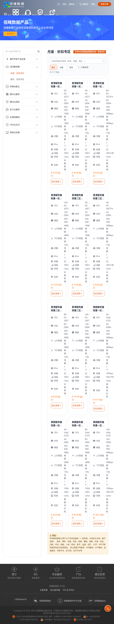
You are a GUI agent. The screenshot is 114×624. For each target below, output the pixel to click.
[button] (22, 59)
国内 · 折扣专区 (17, 79)
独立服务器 (55, 590)
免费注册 (104, 4)
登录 (93, 4)
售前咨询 (10, 34)
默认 (53, 67)
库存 (71, 67)
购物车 (85, 4)
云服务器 (44, 590)
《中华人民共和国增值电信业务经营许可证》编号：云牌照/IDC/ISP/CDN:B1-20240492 (48, 617)
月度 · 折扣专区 (17, 73)
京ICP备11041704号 (84, 620)
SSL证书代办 (68, 590)
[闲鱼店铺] (52, 11)
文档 (64, 4)
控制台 (72, 4)
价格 (61, 67)
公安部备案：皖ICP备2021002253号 (57, 620)
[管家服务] (40, 11)
